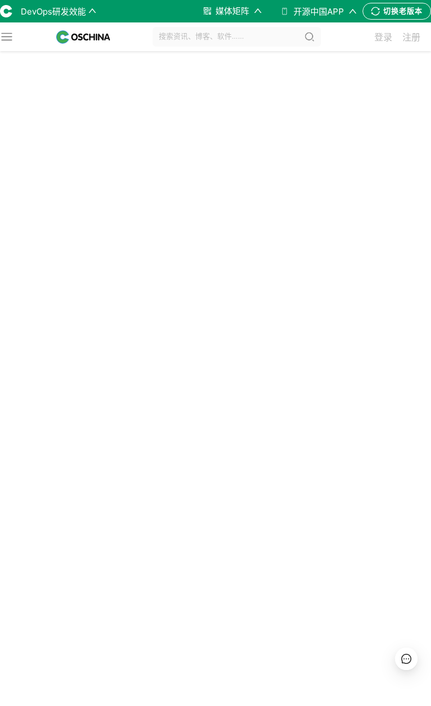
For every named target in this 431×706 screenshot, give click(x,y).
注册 (411, 37)
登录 (383, 37)
